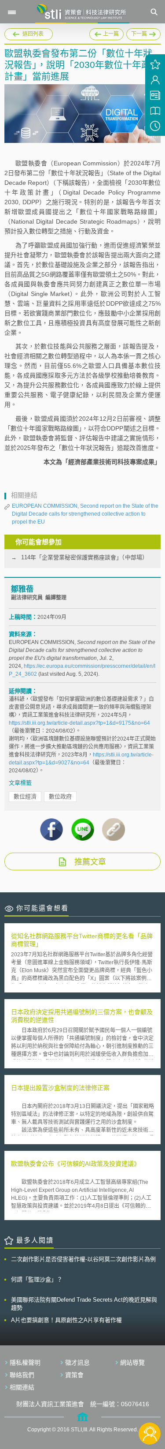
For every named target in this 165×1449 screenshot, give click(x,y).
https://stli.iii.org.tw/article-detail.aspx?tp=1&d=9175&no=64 (79, 723)
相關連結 (22, 1387)
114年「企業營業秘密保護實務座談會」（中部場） (84, 557)
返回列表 (33, 34)
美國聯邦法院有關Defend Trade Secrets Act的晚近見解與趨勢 (84, 1303)
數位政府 (60, 796)
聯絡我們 (22, 1374)
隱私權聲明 (25, 1362)
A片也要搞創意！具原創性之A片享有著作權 (66, 1320)
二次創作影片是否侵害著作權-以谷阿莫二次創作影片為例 (83, 1259)
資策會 (74, 1374)
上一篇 (106, 32)
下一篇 (143, 34)
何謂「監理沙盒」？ (36, 1279)
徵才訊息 (77, 1362)
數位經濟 (25, 796)
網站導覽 (132, 1362)
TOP (150, 1404)
